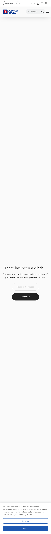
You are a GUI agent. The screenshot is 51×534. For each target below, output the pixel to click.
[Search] (42, 11)
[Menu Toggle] (47, 11)
